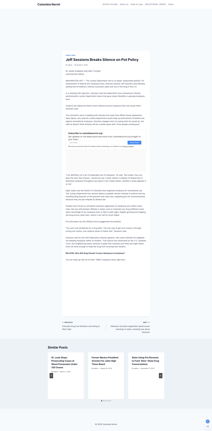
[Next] (160, 375)
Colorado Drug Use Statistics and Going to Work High (81, 325)
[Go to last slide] (51, 375)
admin (70, 65)
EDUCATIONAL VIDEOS (155, 4)
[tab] (101, 400)
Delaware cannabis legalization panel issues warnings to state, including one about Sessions (130, 327)
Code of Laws (137, 4)
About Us (124, 4)
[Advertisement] (106, 25)
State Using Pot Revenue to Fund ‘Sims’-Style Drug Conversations (145, 360)
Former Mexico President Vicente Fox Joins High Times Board (105, 360)
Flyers (170, 4)
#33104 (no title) (110, 4)
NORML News (71, 55)
